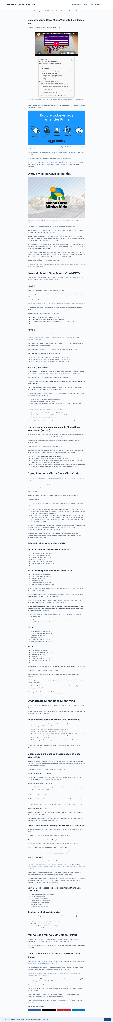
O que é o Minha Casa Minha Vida (48, 61)
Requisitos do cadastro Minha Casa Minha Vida (52, 83)
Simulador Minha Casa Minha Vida (50, 92)
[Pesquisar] (105, 4)
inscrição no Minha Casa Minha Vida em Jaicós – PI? (43, 963)
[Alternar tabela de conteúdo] (71, 59)
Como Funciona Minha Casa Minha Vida (50, 72)
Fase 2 (42, 66)
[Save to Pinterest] (64, 1010)
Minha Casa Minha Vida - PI (53, 27)
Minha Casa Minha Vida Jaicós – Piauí (49, 94)
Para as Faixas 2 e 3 (48, 89)
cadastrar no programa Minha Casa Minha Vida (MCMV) (61, 162)
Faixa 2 (44, 78)
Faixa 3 (44, 79)
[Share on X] (49, 1010)
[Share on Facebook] (34, 1010)
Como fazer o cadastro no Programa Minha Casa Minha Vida (55, 86)
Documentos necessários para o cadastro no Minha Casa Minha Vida (57, 90)
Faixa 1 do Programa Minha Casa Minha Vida (52, 75)
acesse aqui (56, 922)
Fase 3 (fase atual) (45, 68)
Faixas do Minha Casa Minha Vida (49, 73)
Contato (86, 4)
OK (107, 1019)
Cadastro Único (58, 853)
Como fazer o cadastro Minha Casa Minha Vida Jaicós (53, 95)
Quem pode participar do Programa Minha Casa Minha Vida (55, 85)
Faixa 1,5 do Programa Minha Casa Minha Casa (53, 76)
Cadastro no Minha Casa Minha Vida (49, 81)
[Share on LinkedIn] (78, 1010)
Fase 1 (42, 65)
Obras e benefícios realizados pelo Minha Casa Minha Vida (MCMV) (57, 70)
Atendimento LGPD (77, 4)
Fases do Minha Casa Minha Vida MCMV (50, 63)
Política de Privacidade (43, 1019)
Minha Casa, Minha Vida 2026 (21, 4)
